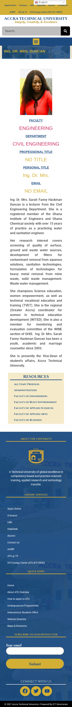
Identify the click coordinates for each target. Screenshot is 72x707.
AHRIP (12, 12)
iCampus (23, 5)
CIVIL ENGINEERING (36, 144)
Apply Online (10, 5)
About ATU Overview (18, 592)
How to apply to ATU (18, 599)
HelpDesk (41, 5)
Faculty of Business (28, 420)
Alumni (51, 5)
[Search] (65, 31)
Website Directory (16, 619)
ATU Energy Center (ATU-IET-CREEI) (46, 12)
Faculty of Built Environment (35, 402)
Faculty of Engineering (30, 396)
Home (10, 585)
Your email (14, 646)
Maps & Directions (17, 626)
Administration (25, 390)
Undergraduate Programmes (22, 605)
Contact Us (63, 5)
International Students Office (22, 612)
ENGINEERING (36, 128)
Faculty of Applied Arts (31, 414)
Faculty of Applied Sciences (33, 408)
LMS (32, 5)
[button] (36, 41)
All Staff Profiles (26, 384)
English (42, 2)
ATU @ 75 (22, 12)
